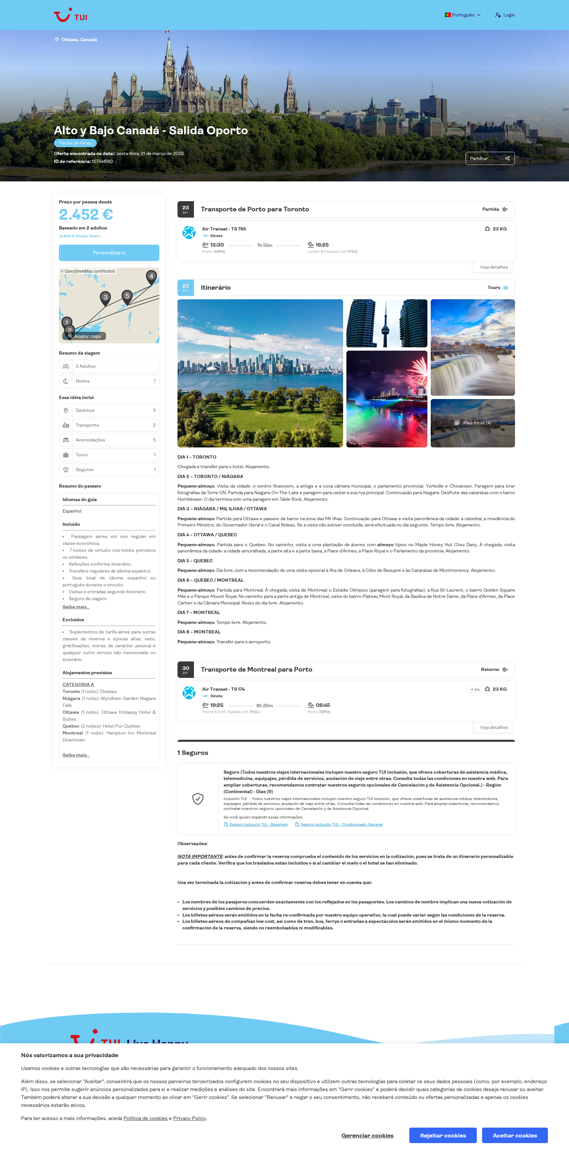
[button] (105, 299)
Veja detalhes (494, 267)
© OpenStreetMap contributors (88, 271)
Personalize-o (109, 253)
